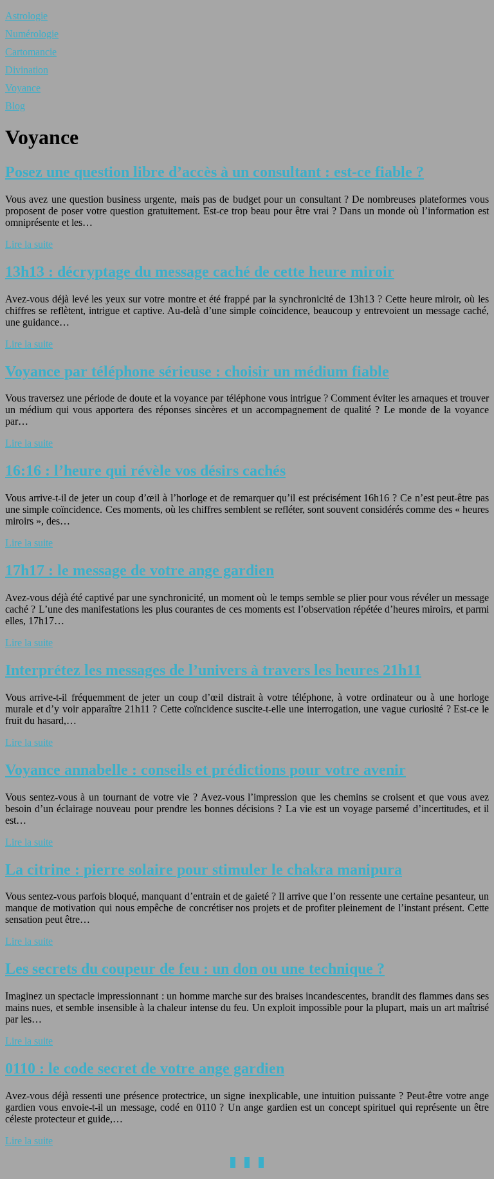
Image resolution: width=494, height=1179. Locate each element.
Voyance (23, 87)
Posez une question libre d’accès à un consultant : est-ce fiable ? (214, 171)
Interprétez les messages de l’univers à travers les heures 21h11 (213, 670)
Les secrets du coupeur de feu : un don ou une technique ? (195, 968)
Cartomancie (31, 51)
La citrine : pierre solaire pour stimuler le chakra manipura (203, 869)
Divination (26, 69)
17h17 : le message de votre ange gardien (139, 570)
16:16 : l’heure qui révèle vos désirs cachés (145, 470)
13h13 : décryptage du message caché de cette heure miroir (199, 271)
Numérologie (32, 33)
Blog (15, 105)
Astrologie (26, 15)
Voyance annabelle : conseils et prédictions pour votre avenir (205, 769)
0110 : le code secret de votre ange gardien (144, 1068)
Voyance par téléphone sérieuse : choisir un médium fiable (197, 371)
